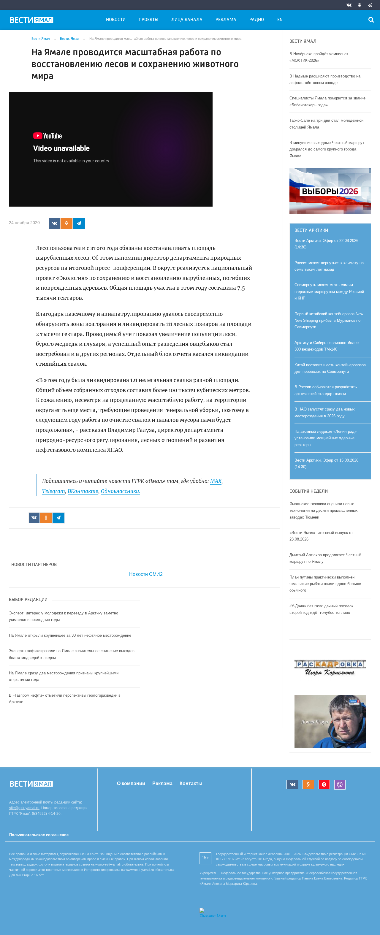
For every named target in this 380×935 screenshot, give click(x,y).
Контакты (191, 783)
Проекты (148, 20)
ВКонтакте (83, 491)
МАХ (215, 481)
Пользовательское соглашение (39, 835)
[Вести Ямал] (32, 21)
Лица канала (186, 20)
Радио (256, 20)
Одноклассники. (120, 491)
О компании (131, 783)
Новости (116, 20)
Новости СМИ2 (146, 574)
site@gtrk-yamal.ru (24, 808)
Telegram (53, 491)
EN (280, 20)
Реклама (226, 20)
